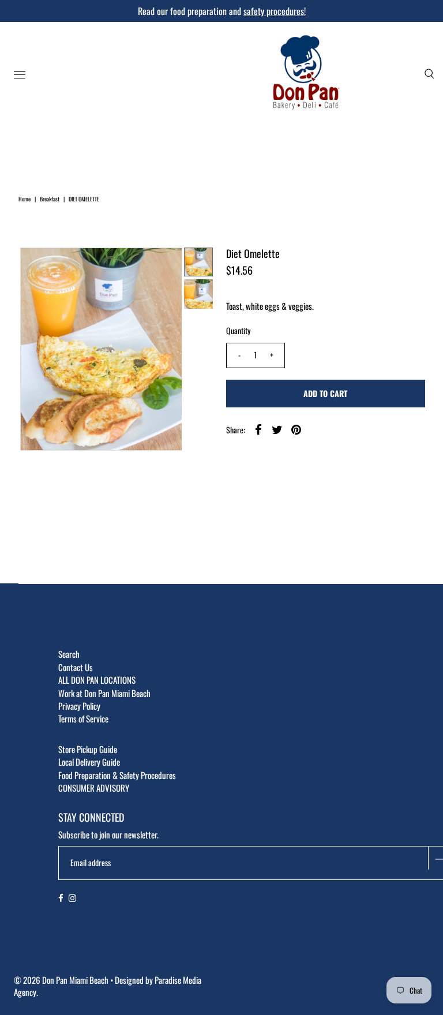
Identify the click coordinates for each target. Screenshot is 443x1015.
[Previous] (38, 266)
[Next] (67, 266)
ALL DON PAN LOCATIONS (97, 679)
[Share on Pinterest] (296, 428)
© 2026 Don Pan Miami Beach (61, 979)
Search (69, 653)
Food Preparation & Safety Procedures (117, 775)
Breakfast (49, 198)
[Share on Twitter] (277, 428)
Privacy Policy (79, 705)
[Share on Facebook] (258, 428)
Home (24, 198)
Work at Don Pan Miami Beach (104, 693)
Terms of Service (83, 718)
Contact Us (75, 667)
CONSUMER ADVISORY (93, 787)
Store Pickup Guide (87, 749)
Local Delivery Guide (89, 761)
